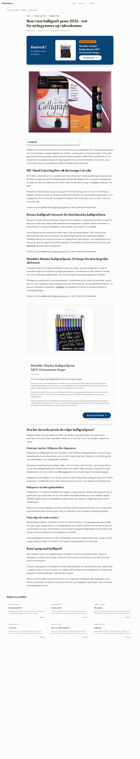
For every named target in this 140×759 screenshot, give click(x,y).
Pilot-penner (64, 472)
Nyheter (73, 3)
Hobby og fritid (40, 16)
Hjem (29, 16)
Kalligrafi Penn (54, 16)
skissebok (31, 246)
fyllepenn (60, 287)
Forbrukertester (14, 10)
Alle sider (91, 3)
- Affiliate (23, 10)
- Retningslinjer (32, 10)
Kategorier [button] (81, 3)
